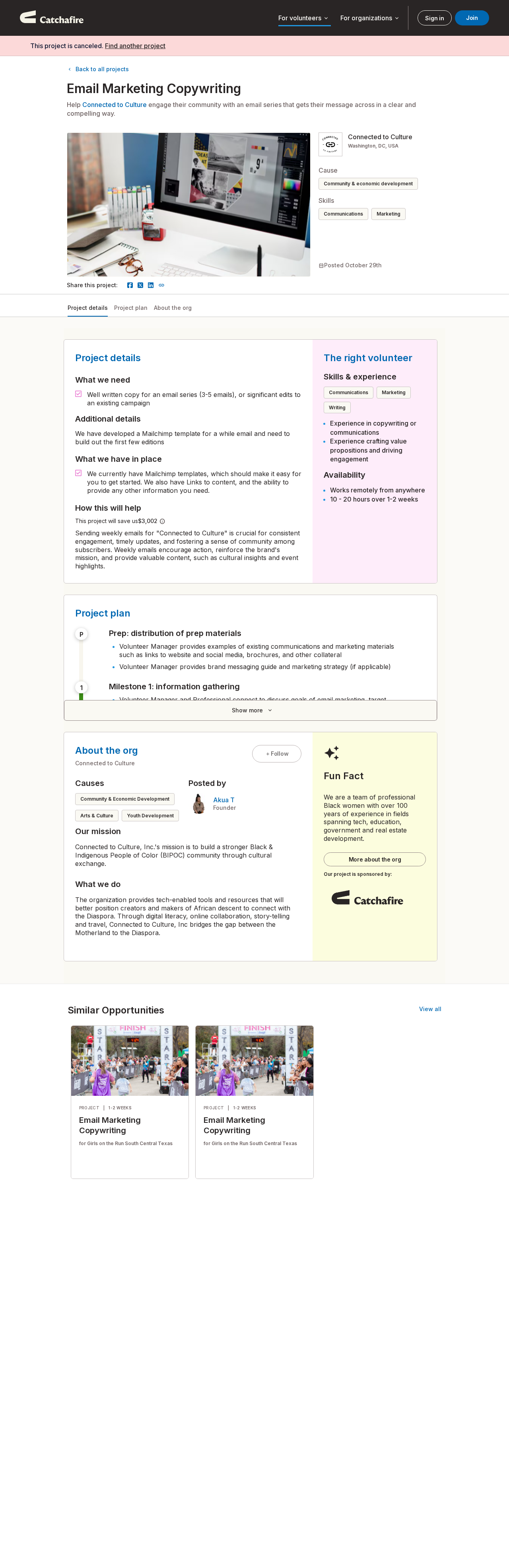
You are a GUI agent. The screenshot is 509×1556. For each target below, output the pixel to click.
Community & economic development (368, 184)
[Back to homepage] (52, 17)
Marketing (388, 214)
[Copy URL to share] (161, 285)
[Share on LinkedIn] (150, 285)
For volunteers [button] (303, 18)
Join (472, 17)
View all (430, 1009)
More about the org (375, 859)
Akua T (224, 800)
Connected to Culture (114, 105)
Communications (343, 214)
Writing (337, 407)
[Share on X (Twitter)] (140, 285)
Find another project (135, 46)
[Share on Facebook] (130, 285)
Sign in (434, 18)
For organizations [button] (370, 18)
